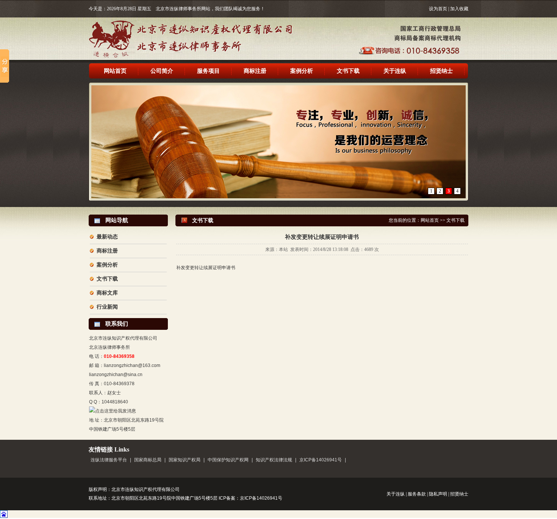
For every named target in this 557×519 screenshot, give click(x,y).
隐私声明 (438, 494)
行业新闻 (107, 307)
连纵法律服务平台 (109, 460)
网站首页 (115, 71)
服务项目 (208, 71)
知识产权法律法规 (274, 460)
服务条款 (417, 494)
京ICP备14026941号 (320, 460)
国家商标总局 (147, 460)
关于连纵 (394, 71)
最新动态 (107, 237)
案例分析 (301, 71)
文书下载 (348, 71)
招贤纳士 (441, 71)
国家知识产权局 (184, 460)
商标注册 (255, 71)
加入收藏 (459, 8)
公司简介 (161, 71)
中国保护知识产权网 (228, 460)
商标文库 (107, 293)
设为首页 (438, 8)
